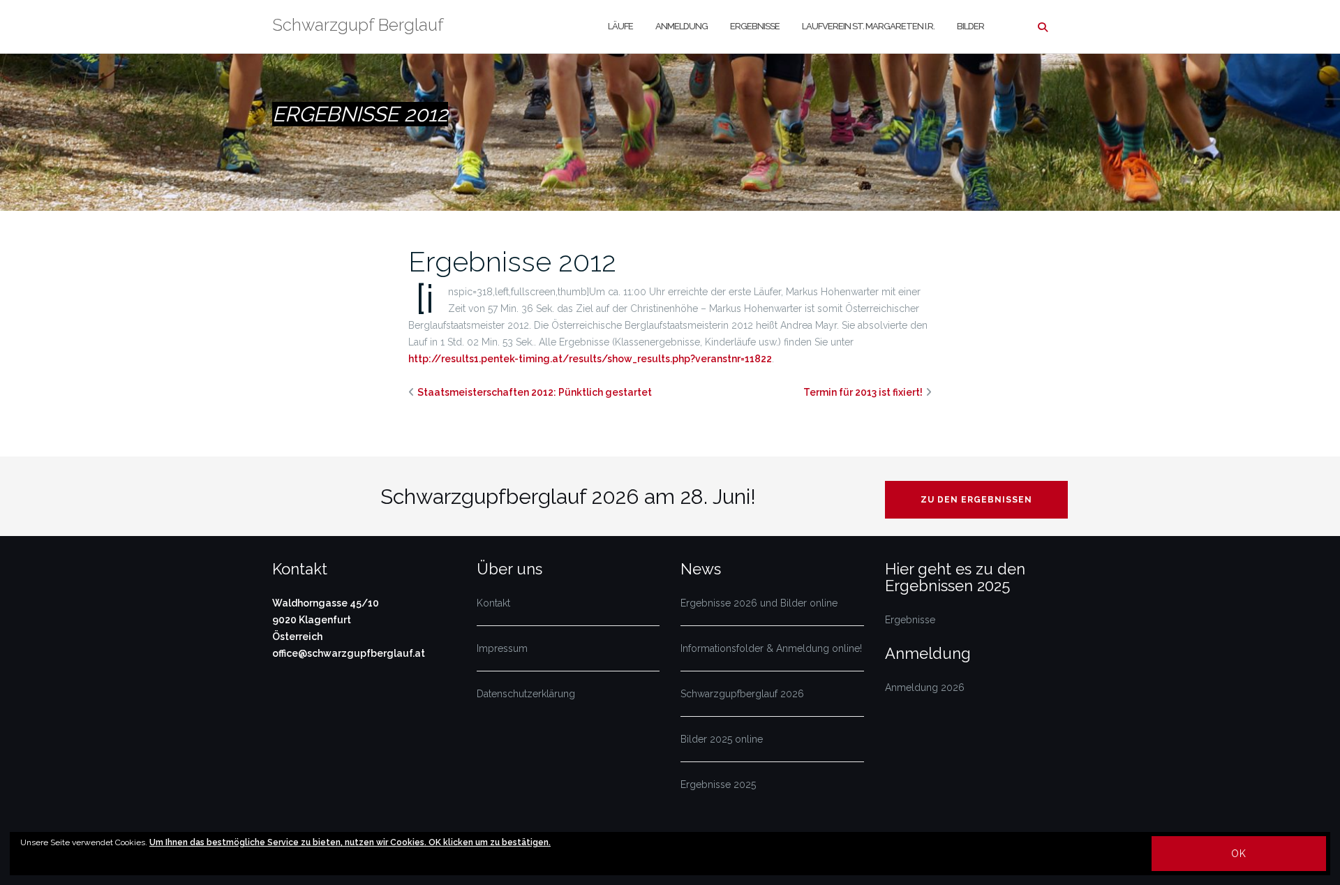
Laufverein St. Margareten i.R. (868, 26)
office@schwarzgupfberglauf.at (348, 653)
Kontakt (493, 603)
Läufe (620, 26)
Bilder (970, 26)
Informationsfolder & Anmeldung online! (771, 648)
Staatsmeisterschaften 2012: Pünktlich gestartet (534, 392)
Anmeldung (681, 26)
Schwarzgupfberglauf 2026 (742, 693)
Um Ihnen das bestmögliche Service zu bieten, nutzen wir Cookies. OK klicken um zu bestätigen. (350, 842)
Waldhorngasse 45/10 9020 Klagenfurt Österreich (325, 619)
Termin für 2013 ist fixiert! (863, 392)
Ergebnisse (755, 26)
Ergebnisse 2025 (718, 784)
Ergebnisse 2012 (512, 261)
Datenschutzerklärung (526, 693)
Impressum (502, 648)
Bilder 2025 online (721, 739)
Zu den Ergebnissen (976, 500)
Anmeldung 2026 (925, 687)
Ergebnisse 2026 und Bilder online (759, 603)
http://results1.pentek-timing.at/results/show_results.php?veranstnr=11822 (590, 358)
